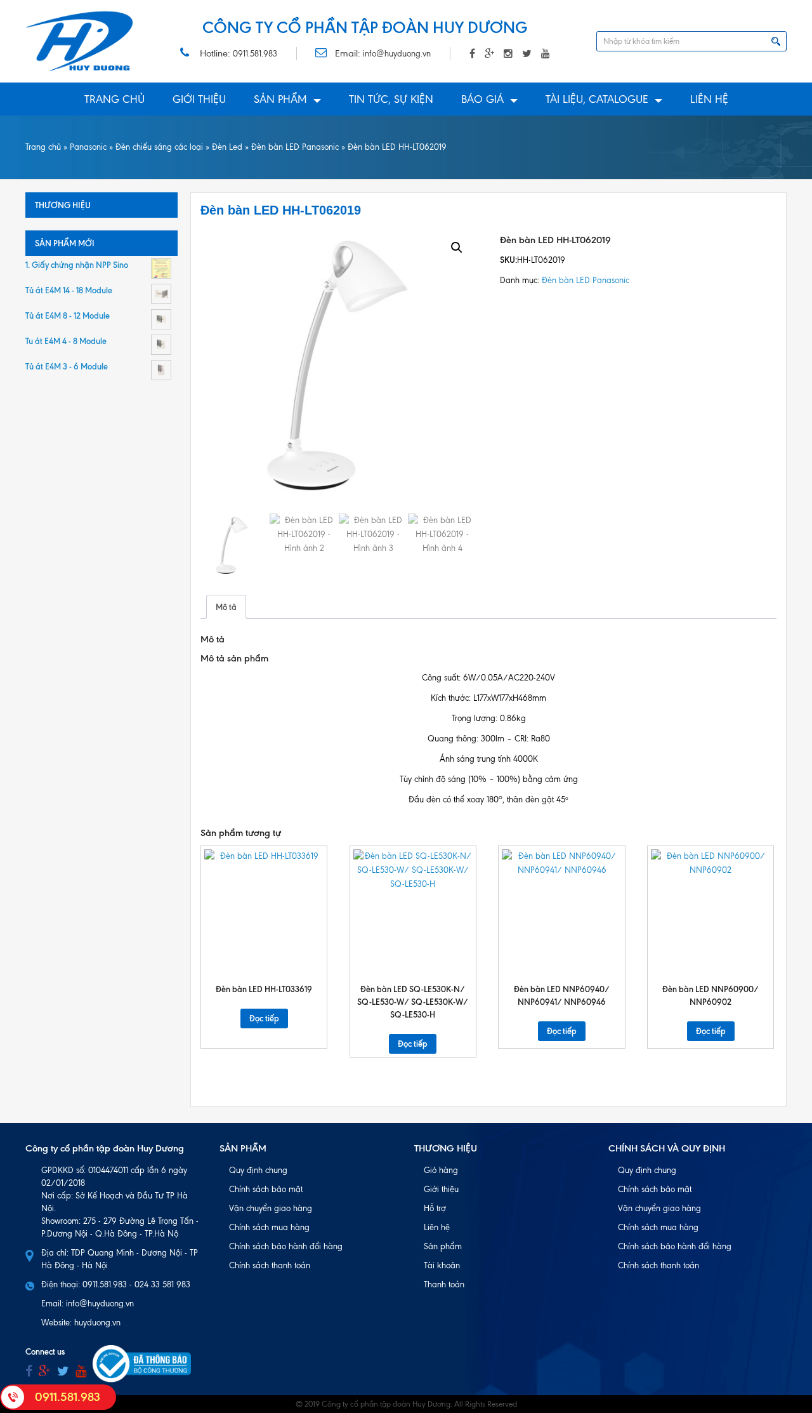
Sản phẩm (280, 99)
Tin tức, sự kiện (391, 99)
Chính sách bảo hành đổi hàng (286, 1246)
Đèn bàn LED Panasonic (295, 147)
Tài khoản (442, 1265)
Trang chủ (114, 99)
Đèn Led (227, 147)
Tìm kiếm (775, 41)
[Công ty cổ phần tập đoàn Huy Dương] (79, 41)
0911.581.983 (255, 53)
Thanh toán (444, 1284)
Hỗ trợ (435, 1208)
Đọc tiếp (264, 1018)
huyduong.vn (97, 1322)
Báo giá (482, 99)
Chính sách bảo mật (266, 1189)
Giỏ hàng (441, 1170)
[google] (45, 1371)
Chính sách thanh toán (269, 1265)
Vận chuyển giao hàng (270, 1208)
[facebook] (28, 1371)
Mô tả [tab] (226, 607)
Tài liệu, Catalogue (597, 99)
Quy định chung (258, 1170)
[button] (456, 247)
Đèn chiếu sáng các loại (159, 147)
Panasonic (88, 147)
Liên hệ (709, 99)
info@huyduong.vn (397, 53)
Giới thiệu (199, 99)
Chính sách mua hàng (269, 1227)
